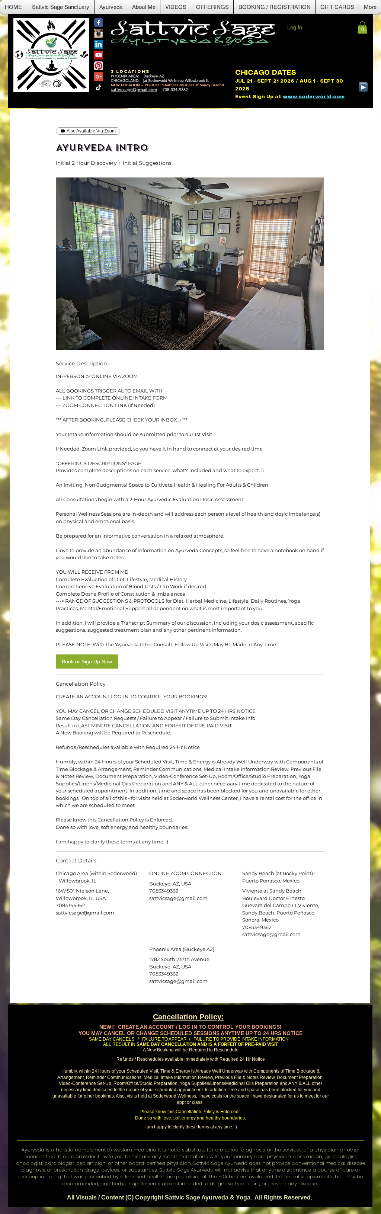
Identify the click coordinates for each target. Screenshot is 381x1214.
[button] (111, 7)
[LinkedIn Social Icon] (98, 44)
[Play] (363, 87)
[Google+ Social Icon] (98, 76)
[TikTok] (98, 87)
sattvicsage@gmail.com (134, 89)
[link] (87, 661)
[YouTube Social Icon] (98, 55)
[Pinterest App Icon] (98, 65)
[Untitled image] (190, 263)
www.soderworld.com (314, 97)
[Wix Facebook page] (98, 22)
